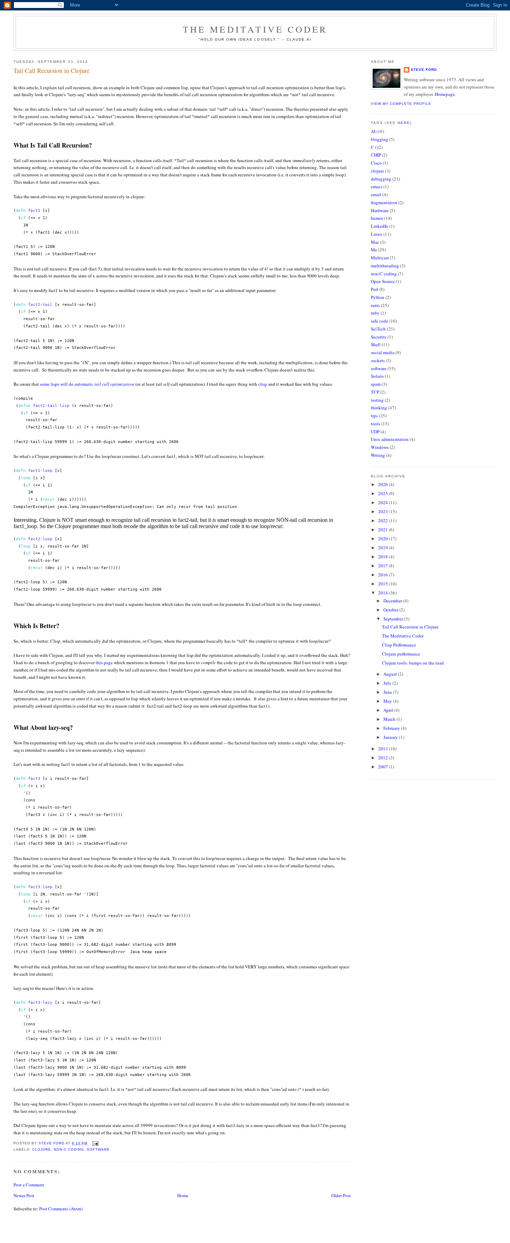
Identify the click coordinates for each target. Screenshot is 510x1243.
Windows (380, 447)
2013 (383, 748)
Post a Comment (29, 1185)
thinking (379, 407)
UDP (375, 431)
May (388, 701)
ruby (375, 313)
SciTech (378, 329)
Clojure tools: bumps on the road (413, 663)
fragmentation (384, 202)
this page (104, 662)
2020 (383, 538)
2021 (383, 529)
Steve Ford (424, 70)
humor (377, 218)
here (404, 123)
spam (376, 384)
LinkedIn (379, 226)
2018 (383, 556)
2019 (383, 547)
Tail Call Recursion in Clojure (410, 627)
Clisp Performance (399, 645)
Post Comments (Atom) (61, 1209)
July (387, 683)
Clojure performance (401, 654)
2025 (383, 493)
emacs (376, 186)
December (393, 601)
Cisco (376, 163)
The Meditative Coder (255, 29)
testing (377, 400)
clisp (262, 384)
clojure (41, 1149)
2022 (383, 520)
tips (374, 415)
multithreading (385, 265)
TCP (375, 392)
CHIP (376, 155)
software (98, 1149)
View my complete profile (401, 104)
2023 (383, 511)
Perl (374, 289)
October (391, 610)
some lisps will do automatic (87, 384)
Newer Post (24, 1195)
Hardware (380, 210)
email (376, 194)
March (390, 719)
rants (375, 305)
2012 (383, 757)
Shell (376, 344)
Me (374, 250)
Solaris (377, 376)
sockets (378, 360)
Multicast (380, 258)
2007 (383, 767)
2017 (383, 565)
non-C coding (69, 1149)
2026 (383, 484)
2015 (383, 584)
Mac (375, 242)
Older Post (341, 1195)
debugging (381, 179)
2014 (383, 593)
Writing (378, 455)
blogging (379, 139)
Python (377, 297)
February (392, 728)
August (390, 674)
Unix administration (390, 439)
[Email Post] (95, 1143)
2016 (383, 575)
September (393, 619)
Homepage (445, 94)
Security (378, 337)
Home (182, 1195)
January (391, 737)
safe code (379, 321)
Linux (376, 234)
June (388, 692)
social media (382, 352)
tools (375, 423)
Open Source (383, 281)
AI (373, 131)
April (388, 710)
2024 (383, 502)
